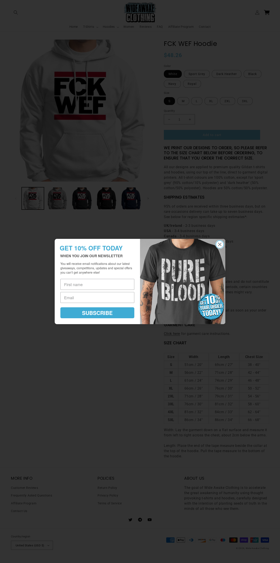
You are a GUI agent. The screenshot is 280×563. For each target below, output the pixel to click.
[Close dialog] (220, 244)
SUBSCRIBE (97, 312)
